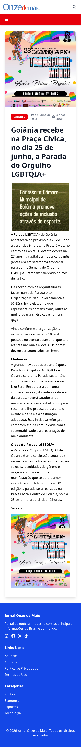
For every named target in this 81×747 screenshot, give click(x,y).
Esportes (11, 707)
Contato (11, 662)
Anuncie (11, 656)
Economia (12, 700)
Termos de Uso (16, 674)
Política (10, 694)
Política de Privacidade (21, 668)
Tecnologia (13, 713)
